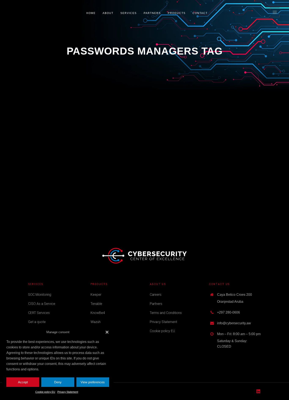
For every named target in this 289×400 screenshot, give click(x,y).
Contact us (219, 284)
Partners (156, 304)
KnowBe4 (98, 313)
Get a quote (37, 322)
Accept (23, 382)
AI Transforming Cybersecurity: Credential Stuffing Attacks (64, 158)
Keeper (96, 295)
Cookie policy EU (45, 391)
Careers (155, 295)
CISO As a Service (41, 304)
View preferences (93, 382)
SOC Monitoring (39, 295)
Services (35, 284)
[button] (107, 332)
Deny (58, 382)
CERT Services (39, 313)
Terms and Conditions (166, 313)
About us (158, 284)
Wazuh (95, 322)
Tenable (96, 304)
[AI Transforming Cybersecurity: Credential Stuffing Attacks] (64, 126)
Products (99, 284)
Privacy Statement (67, 391)
